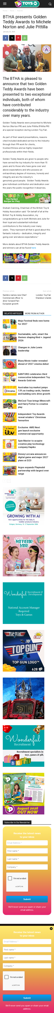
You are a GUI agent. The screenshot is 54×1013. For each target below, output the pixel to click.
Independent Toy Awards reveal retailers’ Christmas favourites (32, 417)
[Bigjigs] (27, 198)
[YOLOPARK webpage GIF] (23, 718)
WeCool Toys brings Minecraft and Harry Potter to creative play (34, 403)
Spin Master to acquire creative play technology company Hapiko (31, 443)
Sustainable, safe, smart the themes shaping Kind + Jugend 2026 (34, 337)
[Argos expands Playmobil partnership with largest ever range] (10, 470)
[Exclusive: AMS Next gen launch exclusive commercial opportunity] (10, 430)
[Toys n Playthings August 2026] (23, 813)
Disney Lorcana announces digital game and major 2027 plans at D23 (33, 457)
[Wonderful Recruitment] (23, 766)
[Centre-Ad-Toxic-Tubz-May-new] (27, 258)
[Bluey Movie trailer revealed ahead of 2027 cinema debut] (10, 364)
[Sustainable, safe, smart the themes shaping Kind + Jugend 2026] (10, 337)
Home (5, 10)
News (12, 10)
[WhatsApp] (24, 38)
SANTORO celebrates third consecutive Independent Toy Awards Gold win (34, 377)
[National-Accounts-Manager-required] (23, 623)
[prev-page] (4, 481)
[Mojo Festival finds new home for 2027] (10, 324)
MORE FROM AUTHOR (34, 313)
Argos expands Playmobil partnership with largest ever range (33, 470)
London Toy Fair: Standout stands (43, 296)
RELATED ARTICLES (13, 313)
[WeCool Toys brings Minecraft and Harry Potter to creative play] (10, 404)
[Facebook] (5, 38)
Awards (20, 10)
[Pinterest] (18, 38)
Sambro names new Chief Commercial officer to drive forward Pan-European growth (15, 299)
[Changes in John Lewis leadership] (10, 350)
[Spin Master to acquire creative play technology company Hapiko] (10, 444)
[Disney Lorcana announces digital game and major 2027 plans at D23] (10, 457)
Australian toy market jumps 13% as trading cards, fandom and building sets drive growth (34, 390)
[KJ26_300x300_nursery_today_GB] (23, 528)
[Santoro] (23, 575)
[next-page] (9, 481)
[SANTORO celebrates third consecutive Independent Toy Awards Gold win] (10, 377)
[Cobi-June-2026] (23, 671)
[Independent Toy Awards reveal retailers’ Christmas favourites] (10, 417)
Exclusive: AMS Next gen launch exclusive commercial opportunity (31, 430)
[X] (12, 38)
